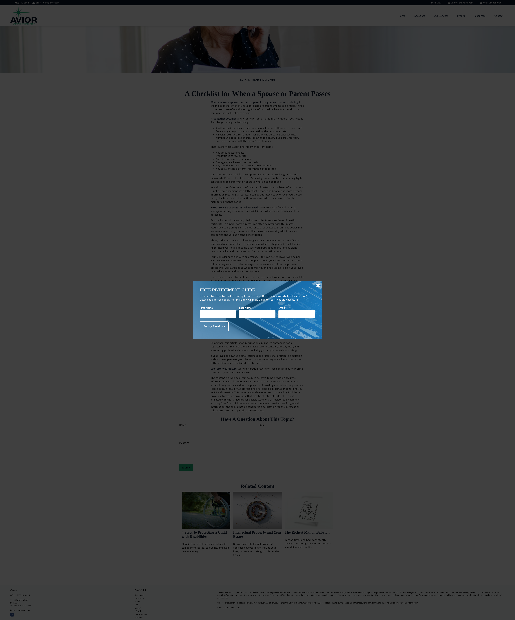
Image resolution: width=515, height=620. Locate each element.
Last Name (245, 307)
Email (281, 307)
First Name (206, 307)
